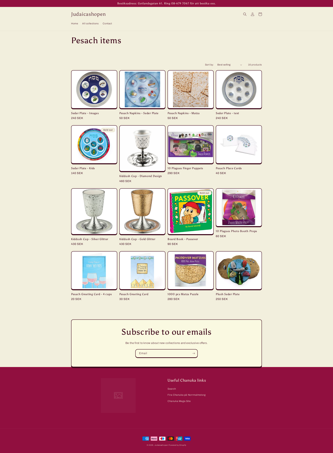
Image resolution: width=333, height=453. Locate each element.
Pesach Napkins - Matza (184, 113)
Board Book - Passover (183, 239)
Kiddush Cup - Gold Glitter (137, 239)
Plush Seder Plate (228, 294)
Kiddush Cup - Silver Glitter (89, 239)
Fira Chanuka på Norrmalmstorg (187, 395)
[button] (245, 14)
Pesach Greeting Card (133, 294)
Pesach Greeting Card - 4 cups (91, 294)
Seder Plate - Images (85, 113)
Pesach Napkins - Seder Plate (139, 113)
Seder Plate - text (227, 113)
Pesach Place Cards (229, 168)
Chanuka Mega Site (179, 401)
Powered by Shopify (177, 445)
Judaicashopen (161, 445)
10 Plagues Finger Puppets (185, 168)
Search (172, 389)
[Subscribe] (193, 353)
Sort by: (209, 64)
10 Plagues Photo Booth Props (236, 231)
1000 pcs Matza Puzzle (183, 294)
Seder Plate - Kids (83, 168)
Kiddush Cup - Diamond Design (140, 176)
